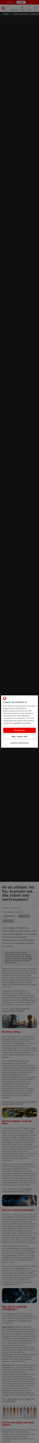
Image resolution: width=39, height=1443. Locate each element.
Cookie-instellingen (19, 742)
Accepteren (19, 730)
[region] (19, 721)
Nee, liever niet (19, 736)
